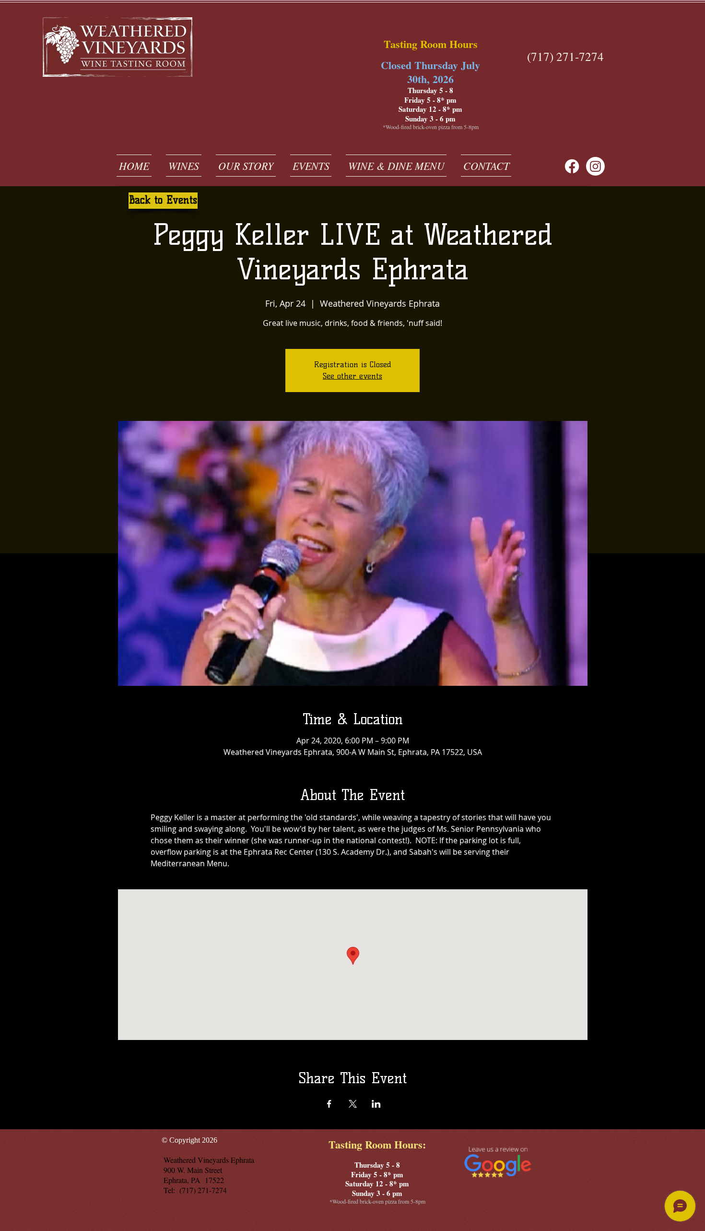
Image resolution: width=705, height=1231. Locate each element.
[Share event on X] (352, 1104)
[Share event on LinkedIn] (376, 1104)
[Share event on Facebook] (329, 1104)
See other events (352, 376)
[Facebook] (572, 166)
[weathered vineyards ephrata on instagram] (595, 166)
